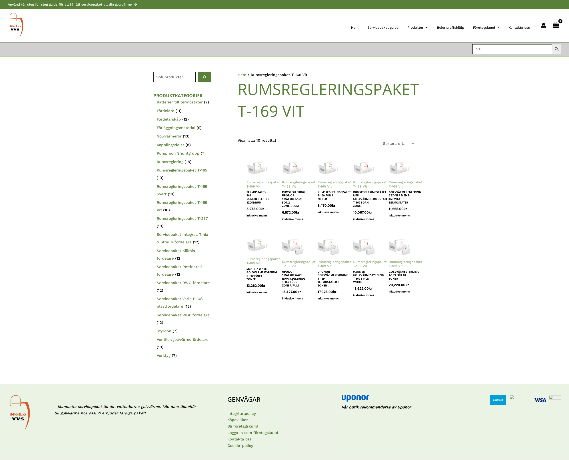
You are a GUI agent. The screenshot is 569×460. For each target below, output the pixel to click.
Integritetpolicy (241, 413)
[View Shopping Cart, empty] (556, 25)
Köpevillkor (237, 420)
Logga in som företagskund (252, 432)
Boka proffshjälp (450, 28)
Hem (355, 28)
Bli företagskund (242, 426)
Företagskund (484, 28)
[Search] (204, 77)
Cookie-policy (240, 445)
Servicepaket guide (383, 28)
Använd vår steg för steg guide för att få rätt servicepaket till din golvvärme (70, 4)
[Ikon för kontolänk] (543, 25)
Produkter (415, 28)
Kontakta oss (519, 28)
